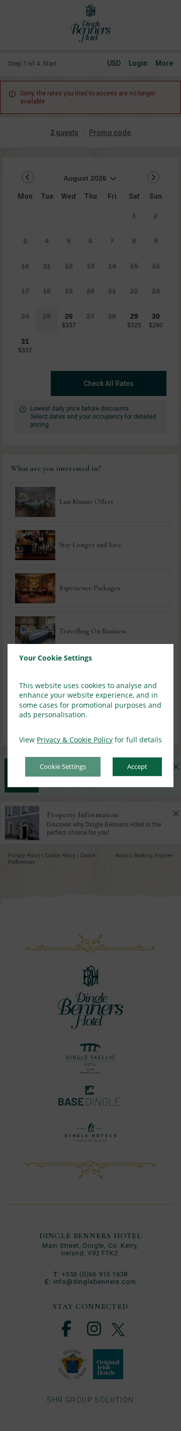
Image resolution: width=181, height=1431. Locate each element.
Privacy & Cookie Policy (75, 739)
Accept (137, 766)
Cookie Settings (63, 766)
